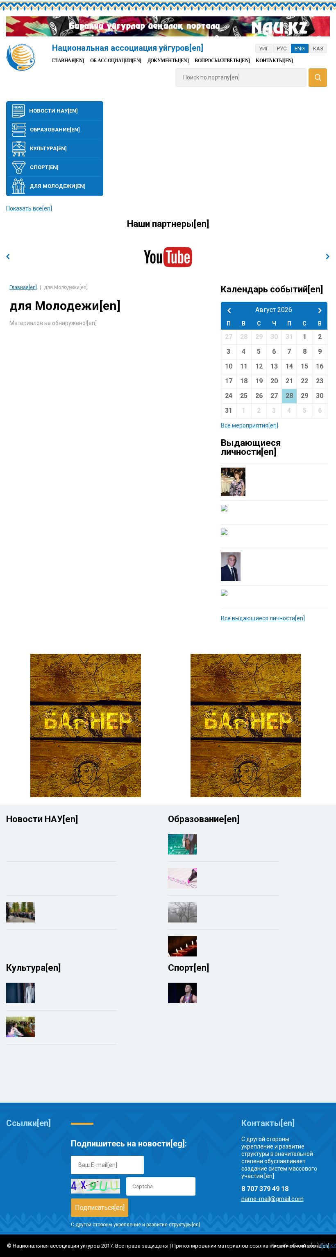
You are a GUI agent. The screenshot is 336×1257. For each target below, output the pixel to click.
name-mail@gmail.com (272, 1199)
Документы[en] (168, 60)
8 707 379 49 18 (264, 1189)
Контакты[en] (274, 60)
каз (318, 48)
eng (300, 48)
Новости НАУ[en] (53, 111)
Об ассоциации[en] (115, 60)
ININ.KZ (328, 1245)
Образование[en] (55, 130)
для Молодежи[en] (58, 186)
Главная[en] (68, 60)
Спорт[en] (44, 167)
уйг (264, 48)
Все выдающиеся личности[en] (263, 618)
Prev (8, 256)
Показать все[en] (29, 208)
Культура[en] (48, 148)
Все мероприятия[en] (249, 425)
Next (328, 256)
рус (281, 48)
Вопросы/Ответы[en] (222, 60)
